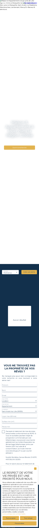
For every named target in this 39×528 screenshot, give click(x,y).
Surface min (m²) (8, 421)
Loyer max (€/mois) (9, 416)
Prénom (5, 385)
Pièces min (6, 427)
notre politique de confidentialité (13, 514)
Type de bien (5, 404)
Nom (4, 390)
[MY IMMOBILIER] (30, 4)
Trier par (6, 271)
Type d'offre (5, 399)
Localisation (5, 409)
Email (4, 395)
